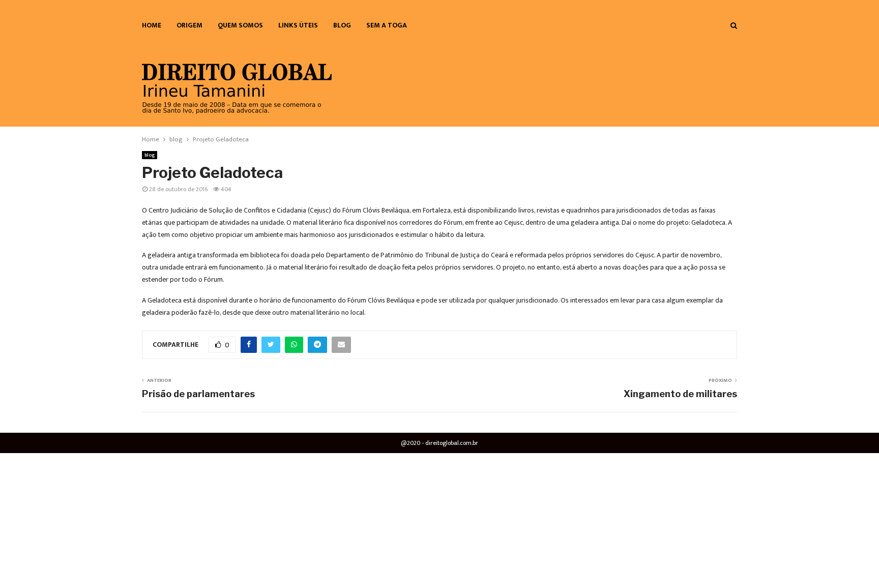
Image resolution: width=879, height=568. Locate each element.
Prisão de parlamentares (198, 393)
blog (342, 25)
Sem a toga (386, 25)
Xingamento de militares (680, 393)
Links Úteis (298, 25)
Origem (189, 25)
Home (151, 25)
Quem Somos (240, 25)
